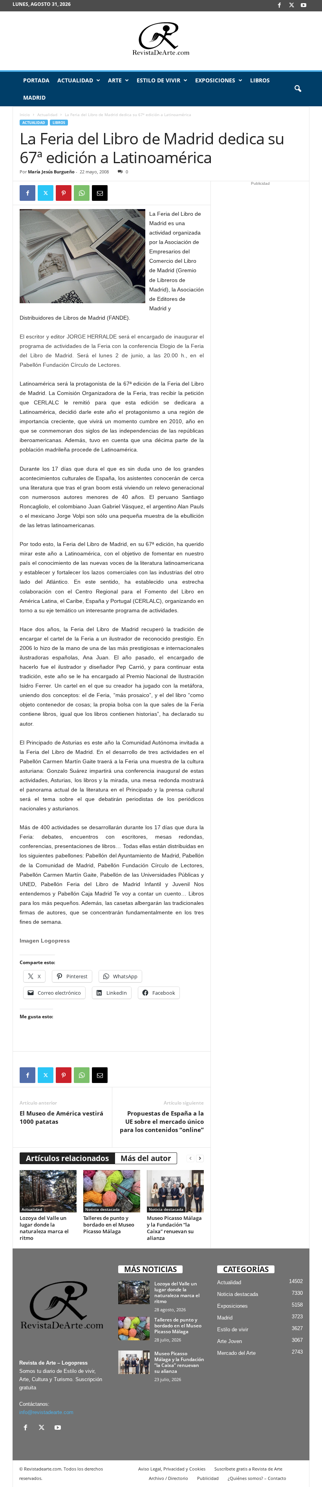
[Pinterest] (63, 193)
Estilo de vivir (158, 80)
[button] (297, 89)
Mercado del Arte (236, 1353)
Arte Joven (229, 1341)
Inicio (25, 114)
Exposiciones (215, 80)
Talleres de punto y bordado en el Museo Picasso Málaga (108, 1224)
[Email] (100, 193)
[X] (291, 5)
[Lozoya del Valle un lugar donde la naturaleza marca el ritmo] (48, 1191)
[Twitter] (45, 193)
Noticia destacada (102, 1209)
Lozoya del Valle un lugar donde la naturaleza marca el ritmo (44, 1227)
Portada (36, 80)
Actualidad (75, 80)
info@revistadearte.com (46, 1412)
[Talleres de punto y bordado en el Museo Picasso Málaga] (111, 1191)
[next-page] (200, 1158)
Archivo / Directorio (168, 1478)
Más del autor (146, 1158)
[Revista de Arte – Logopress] (161, 40)
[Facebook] (279, 5)
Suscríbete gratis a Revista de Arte (248, 1469)
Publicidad (208, 1478)
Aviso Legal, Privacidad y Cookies (171, 1469)
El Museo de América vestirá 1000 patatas (61, 1117)
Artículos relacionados (67, 1158)
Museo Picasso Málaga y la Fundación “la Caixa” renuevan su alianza (174, 1227)
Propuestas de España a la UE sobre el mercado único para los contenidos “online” (162, 1121)
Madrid (34, 97)
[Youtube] (303, 5)
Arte (115, 80)
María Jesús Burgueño (51, 172)
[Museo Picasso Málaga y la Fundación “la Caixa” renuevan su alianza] (175, 1191)
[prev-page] (190, 1158)
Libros (260, 80)
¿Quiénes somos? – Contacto (257, 1478)
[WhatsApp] (82, 193)
